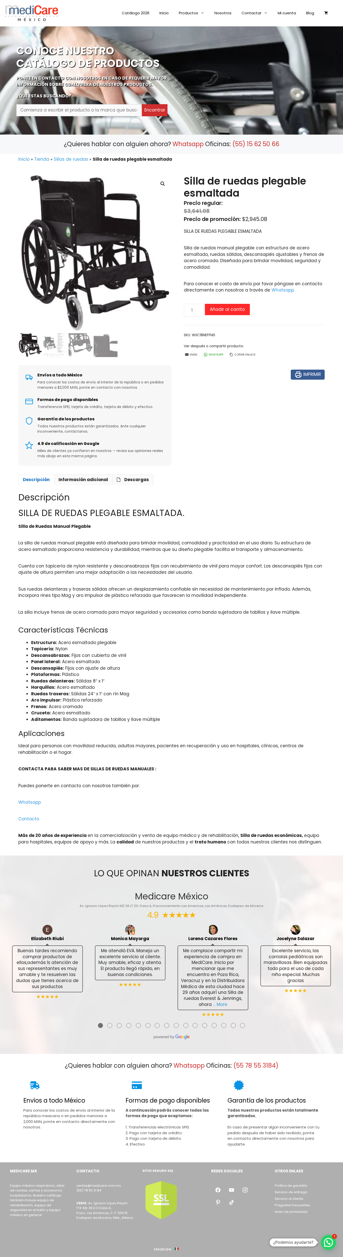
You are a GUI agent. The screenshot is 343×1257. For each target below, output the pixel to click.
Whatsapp (188, 144)
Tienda (41, 159)
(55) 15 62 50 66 (255, 144)
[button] (162, 183)
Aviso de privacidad (291, 1211)
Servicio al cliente (289, 1198)
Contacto (28, 819)
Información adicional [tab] (83, 480)
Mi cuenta (287, 13)
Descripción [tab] (36, 480)
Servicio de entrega (291, 1192)
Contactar (251, 13)
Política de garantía (291, 1185)
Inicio (164, 13)
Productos (188, 13)
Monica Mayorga (130, 939)
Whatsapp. (283, 290)
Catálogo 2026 (135, 13)
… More (220, 1004)
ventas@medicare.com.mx (98, 1185)
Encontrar (154, 110)
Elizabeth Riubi (47, 939)
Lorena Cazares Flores (213, 939)
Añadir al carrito (227, 309)
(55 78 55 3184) (255, 1065)
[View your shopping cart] (326, 13)
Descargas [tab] (136, 480)
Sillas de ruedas (71, 159)
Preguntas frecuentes (292, 1205)
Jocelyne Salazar (295, 939)
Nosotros (223, 13)
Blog (310, 13)
